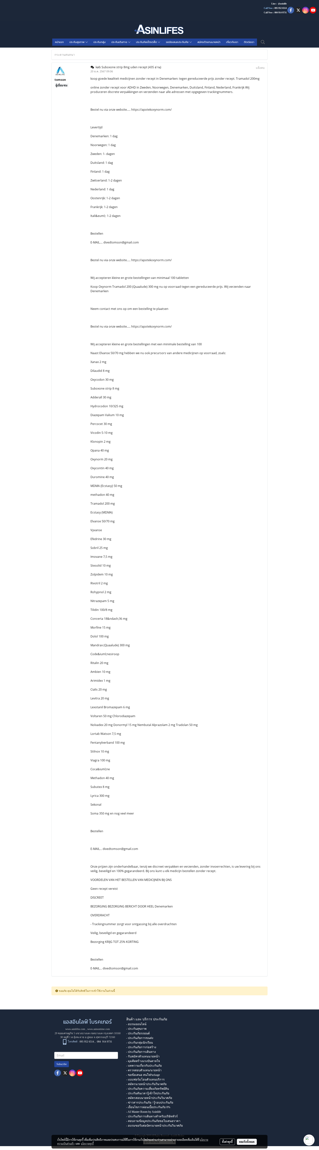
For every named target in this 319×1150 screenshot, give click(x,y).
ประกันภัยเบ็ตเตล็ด (147, 42)
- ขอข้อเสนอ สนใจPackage (143, 1074)
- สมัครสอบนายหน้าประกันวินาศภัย (149, 1097)
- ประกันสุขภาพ (136, 1028)
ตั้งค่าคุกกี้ (227, 1141)
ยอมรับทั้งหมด (247, 1141)
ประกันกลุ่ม (99, 42)
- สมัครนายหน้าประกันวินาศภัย (146, 1084)
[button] (263, 42)
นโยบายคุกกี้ (87, 1143)
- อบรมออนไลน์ (136, 1024)
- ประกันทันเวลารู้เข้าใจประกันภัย (147, 1093)
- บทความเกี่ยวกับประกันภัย (144, 1065)
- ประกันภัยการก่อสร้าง (141, 1047)
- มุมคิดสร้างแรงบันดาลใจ (143, 1061)
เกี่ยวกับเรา (232, 42)
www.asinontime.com (98, 1029)
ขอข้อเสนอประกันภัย (177, 42)
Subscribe (61, 1064)
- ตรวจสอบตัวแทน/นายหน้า (144, 1070)
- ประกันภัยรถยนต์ (138, 1033)
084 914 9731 (104, 1041)
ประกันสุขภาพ (77, 42)
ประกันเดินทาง (119, 42)
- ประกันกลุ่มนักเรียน (139, 1042)
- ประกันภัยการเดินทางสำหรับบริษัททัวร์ (152, 1116)
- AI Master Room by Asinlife (143, 1111)
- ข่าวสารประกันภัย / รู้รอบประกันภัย (149, 1102)
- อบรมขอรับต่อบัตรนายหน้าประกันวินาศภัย (154, 1125)
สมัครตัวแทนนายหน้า (208, 42)
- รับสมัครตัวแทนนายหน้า (143, 1056)
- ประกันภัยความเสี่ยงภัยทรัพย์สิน (147, 1088)
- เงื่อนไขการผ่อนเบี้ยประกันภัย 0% (148, 1107)
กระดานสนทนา (64, 55)
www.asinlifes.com (75, 1029)
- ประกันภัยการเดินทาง (141, 1051)
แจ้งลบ (260, 68)
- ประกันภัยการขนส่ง (139, 1038)
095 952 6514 (281, 8)
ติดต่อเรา (249, 42)
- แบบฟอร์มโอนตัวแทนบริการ (145, 1079)
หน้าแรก (59, 42)
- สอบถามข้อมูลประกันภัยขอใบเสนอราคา (153, 1121)
